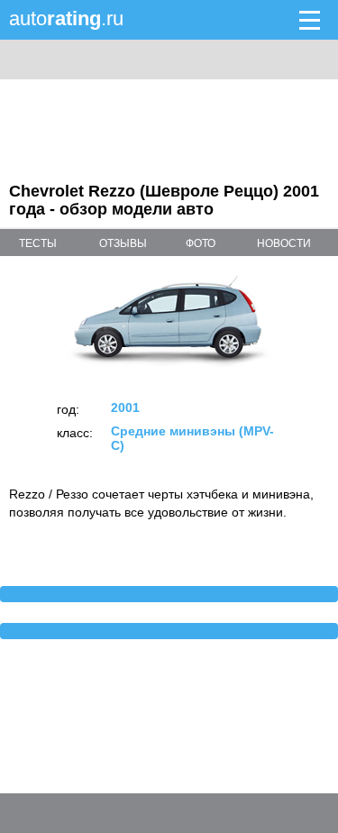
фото (200, 243)
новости (284, 243)
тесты (38, 243)
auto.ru (66, 18)
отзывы (123, 243)
